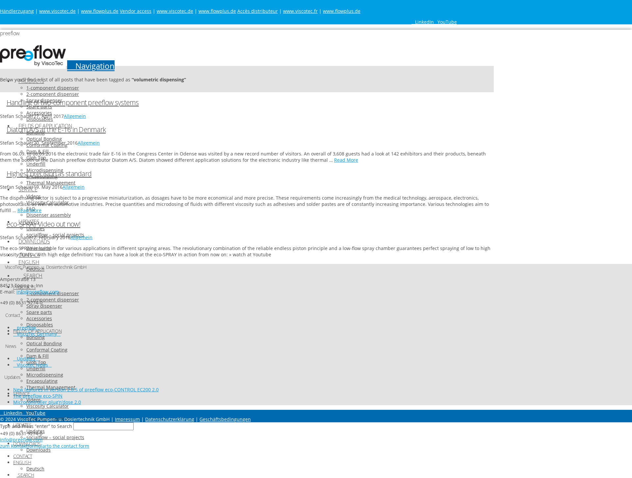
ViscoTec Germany (37, 334)
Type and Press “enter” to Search (36, 426)
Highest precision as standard (49, 173)
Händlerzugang (17, 11)
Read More (346, 160)
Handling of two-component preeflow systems (73, 102)
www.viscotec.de (57, 11)
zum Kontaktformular (23, 446)
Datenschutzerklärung (169, 419)
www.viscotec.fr (300, 11)
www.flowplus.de (99, 11)
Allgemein (75, 116)
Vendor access (135, 11)
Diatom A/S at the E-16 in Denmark (56, 129)
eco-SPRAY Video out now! (43, 224)
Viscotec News (32, 365)
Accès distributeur (257, 11)
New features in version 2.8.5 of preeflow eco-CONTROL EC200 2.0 (86, 389)
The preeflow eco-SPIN (38, 396)
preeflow (26, 327)
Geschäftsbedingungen (225, 419)
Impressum (127, 419)
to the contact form (68, 446)
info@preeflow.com (37, 292)
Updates (26, 358)
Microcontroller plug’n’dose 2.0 (47, 402)
